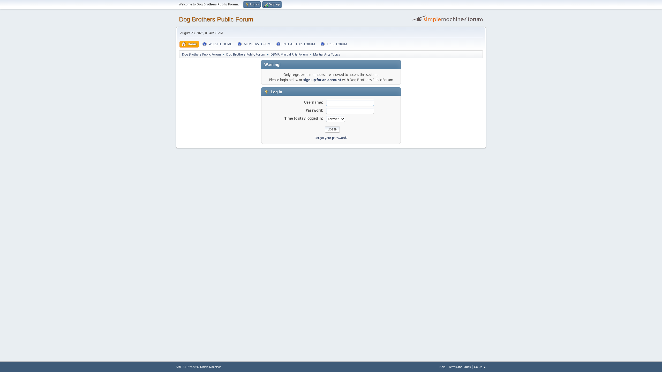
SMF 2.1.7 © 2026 (187, 366)
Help (442, 367)
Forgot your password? (331, 138)
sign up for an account (322, 80)
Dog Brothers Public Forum (216, 19)
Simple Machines (210, 366)
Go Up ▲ (480, 367)
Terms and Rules (460, 367)
